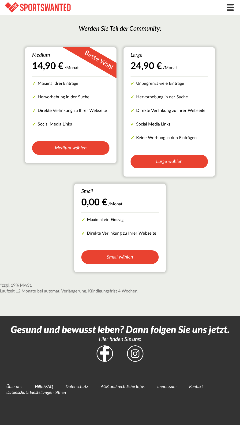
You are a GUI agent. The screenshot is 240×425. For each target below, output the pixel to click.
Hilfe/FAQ (44, 387)
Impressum (166, 387)
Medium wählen (71, 148)
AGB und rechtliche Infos (123, 387)
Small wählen (120, 257)
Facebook (104, 353)
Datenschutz (77, 387)
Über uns (14, 387)
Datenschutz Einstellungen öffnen (36, 393)
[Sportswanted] (90, 7)
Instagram (135, 353)
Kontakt (196, 387)
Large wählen (169, 161)
